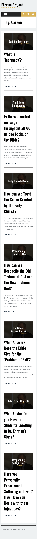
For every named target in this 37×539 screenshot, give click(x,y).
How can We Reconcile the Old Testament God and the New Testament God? (18, 276)
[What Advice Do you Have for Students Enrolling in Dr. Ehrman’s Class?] (18, 401)
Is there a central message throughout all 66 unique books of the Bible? (17, 128)
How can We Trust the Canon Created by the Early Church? (18, 202)
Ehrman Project (12, 4)
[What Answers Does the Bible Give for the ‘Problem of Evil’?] (18, 329)
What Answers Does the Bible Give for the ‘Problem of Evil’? (17, 350)
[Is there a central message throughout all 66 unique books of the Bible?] (18, 104)
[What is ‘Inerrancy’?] (18, 41)
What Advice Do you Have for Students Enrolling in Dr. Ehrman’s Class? (18, 425)
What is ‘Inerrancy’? (13, 57)
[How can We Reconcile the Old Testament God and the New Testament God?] (18, 252)
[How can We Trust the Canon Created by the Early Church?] (18, 181)
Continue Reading (10, 86)
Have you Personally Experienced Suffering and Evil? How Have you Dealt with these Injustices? (18, 491)
